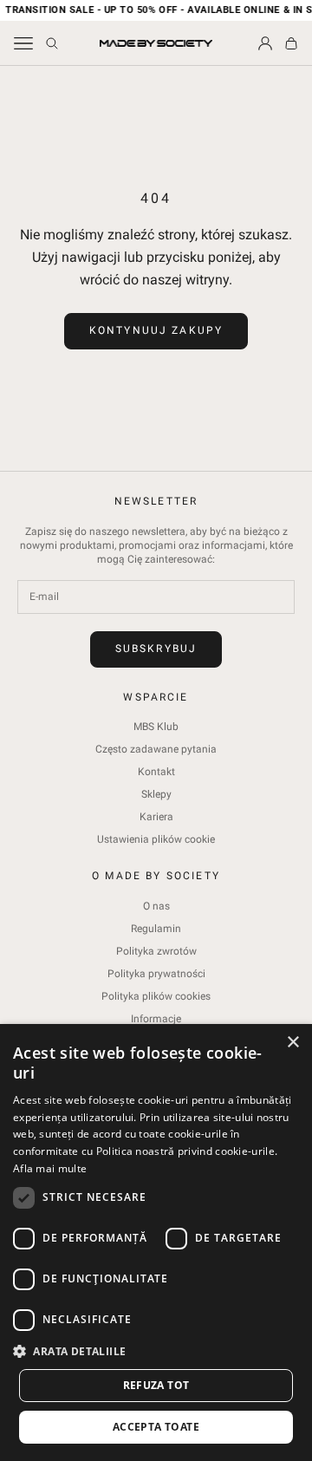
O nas (156, 906)
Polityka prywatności (156, 974)
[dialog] (156, 1242)
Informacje (156, 1019)
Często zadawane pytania (156, 749)
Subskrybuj (156, 648)
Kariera (156, 817)
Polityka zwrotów (156, 951)
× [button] (292, 1042)
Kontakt (156, 772)
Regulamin (156, 929)
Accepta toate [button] (156, 1426)
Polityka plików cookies (156, 996)
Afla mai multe (50, 1168)
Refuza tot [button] (156, 1385)
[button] (156, 1351)
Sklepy (156, 794)
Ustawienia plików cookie (156, 839)
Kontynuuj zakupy (156, 330)
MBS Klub (156, 727)
